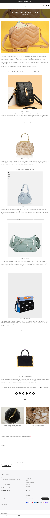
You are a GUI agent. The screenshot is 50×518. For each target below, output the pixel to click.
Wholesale (28, 486)
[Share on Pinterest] (23, 393)
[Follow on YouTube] (9, 487)
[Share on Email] (33, 393)
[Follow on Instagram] (5, 487)
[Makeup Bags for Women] (31, 399)
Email (27, 439)
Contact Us (28, 478)
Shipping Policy (4, 496)
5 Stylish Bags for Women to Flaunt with (12, 425)
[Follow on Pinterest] (7, 487)
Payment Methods (30, 482)
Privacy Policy (4, 494)
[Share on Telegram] (30, 393)
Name (2, 439)
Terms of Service (4, 500)
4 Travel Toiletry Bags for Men (37, 425)
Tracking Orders (4, 498)
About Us (28, 484)
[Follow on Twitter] (3, 487)
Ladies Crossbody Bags (31, 387)
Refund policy (4, 504)
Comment (3, 445)
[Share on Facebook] (16, 393)
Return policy (3, 502)
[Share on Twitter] (20, 393)
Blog (27, 480)
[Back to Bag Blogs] (25, 399)
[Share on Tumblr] (27, 393)
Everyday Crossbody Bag (20, 387)
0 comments (45, 387)
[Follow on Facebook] (1, 487)
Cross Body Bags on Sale (9, 387)
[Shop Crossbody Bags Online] (19, 399)
